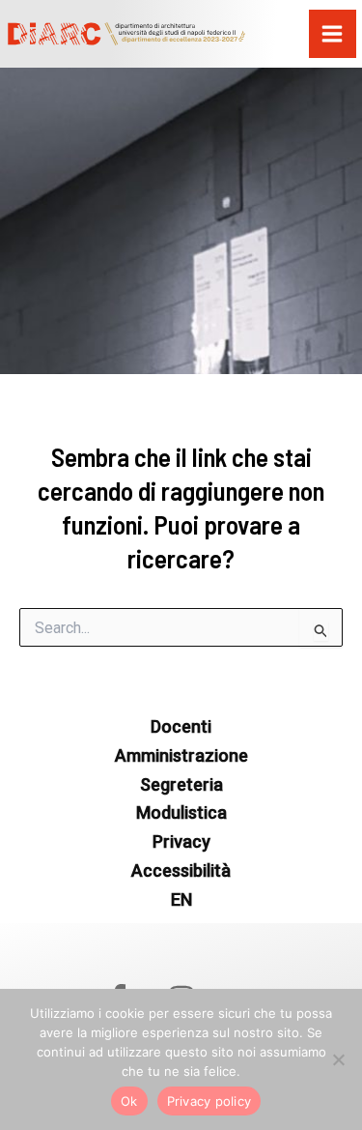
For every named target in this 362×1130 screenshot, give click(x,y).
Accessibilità (181, 870)
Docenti (181, 726)
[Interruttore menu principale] (333, 34)
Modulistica (181, 812)
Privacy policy (209, 1101)
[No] (338, 1059)
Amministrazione (181, 755)
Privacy (181, 841)
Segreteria (181, 784)
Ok (129, 1101)
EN (181, 899)
